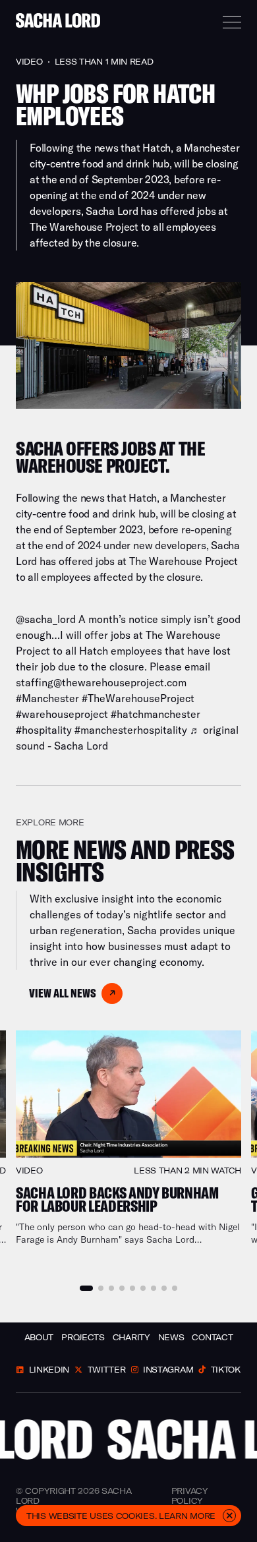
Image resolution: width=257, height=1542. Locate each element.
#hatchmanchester (155, 714)
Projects (83, 1337)
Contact (212, 1337)
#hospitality (44, 729)
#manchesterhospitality (130, 729)
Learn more (187, 1516)
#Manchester (47, 698)
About (39, 1337)
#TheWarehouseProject (138, 698)
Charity (131, 1337)
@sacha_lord (46, 619)
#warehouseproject (62, 714)
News (171, 1337)
